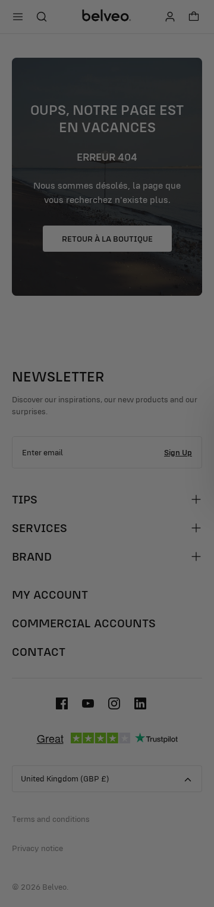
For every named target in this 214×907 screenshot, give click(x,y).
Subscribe (158, 490)
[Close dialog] (201, 401)
